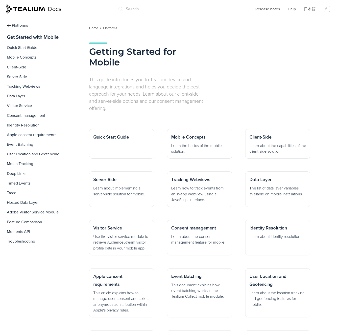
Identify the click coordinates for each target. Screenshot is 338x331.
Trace (11, 192)
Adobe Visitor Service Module (33, 212)
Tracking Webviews (23, 86)
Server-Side (17, 76)
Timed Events (18, 183)
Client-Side (16, 67)
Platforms (20, 25)
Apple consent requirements (31, 134)
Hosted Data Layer (23, 202)
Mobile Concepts (21, 57)
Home (93, 28)
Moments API (18, 231)
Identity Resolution (23, 125)
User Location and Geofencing (33, 154)
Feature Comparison (24, 222)
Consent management (26, 115)
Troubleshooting (21, 241)
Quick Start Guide (22, 47)
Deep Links (16, 173)
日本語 (310, 9)
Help (292, 9)
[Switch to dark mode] (327, 9)
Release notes (267, 9)
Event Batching (20, 144)
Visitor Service (19, 105)
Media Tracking (20, 163)
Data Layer (16, 96)
